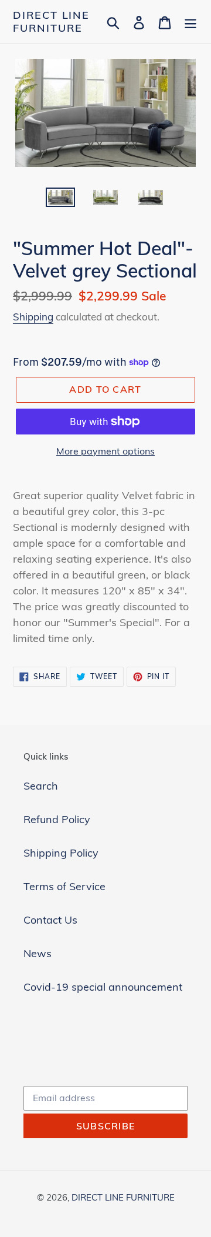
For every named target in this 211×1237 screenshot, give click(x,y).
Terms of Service (64, 886)
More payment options (105, 451)
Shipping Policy (60, 853)
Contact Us (50, 920)
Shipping (33, 316)
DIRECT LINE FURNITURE (51, 21)
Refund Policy (56, 819)
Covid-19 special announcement (102, 987)
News (37, 953)
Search (40, 786)
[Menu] (190, 21)
